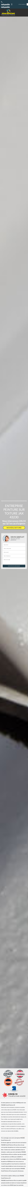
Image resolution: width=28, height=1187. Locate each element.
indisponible (5, 4)
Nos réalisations (14, 528)
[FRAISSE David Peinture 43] (8, 13)
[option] (14, 593)
